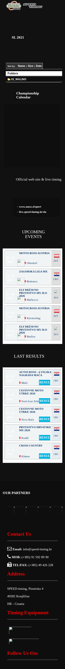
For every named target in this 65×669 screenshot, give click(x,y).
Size (30, 65)
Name (21, 65)
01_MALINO (18, 79)
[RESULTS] (32, 462)
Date (39, 65)
